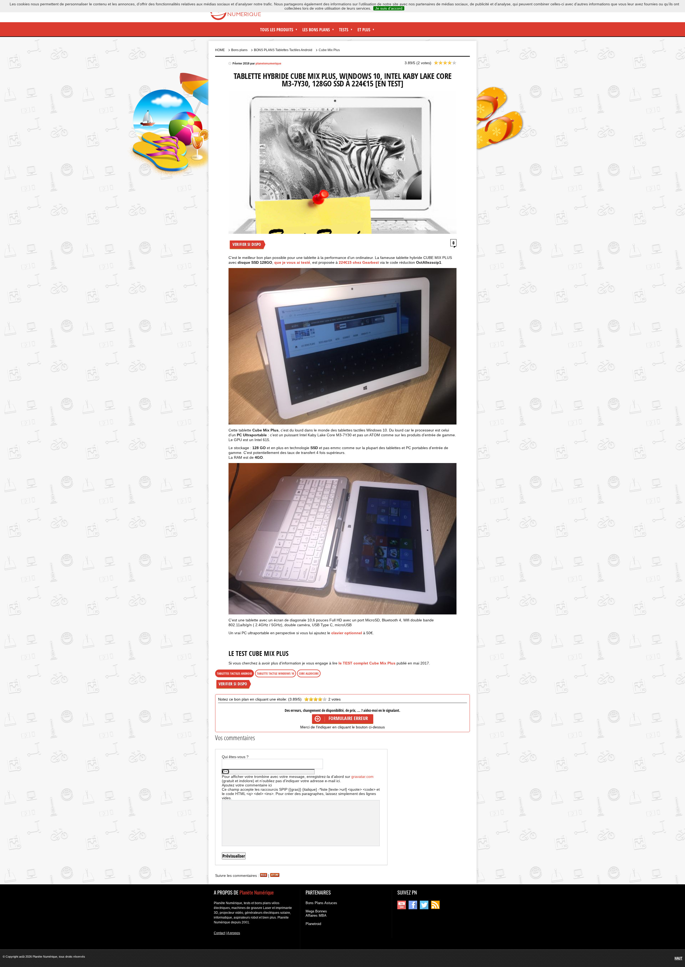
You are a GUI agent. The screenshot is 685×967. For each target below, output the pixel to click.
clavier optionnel (346, 633)
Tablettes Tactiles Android (234, 673)
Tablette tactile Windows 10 (275, 673)
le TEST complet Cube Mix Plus (367, 663)
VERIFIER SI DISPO (247, 244)
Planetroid (313, 924)
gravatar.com (362, 776)
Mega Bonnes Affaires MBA (316, 913)
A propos (233, 933)
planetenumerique (268, 63)
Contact (219, 933)
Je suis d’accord (388, 8)
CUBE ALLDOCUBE (309, 673)
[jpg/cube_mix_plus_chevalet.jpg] (342, 346)
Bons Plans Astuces (321, 903)
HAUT (678, 958)
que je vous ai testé (292, 262)
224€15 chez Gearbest (359, 262)
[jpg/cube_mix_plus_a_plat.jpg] (342, 538)
